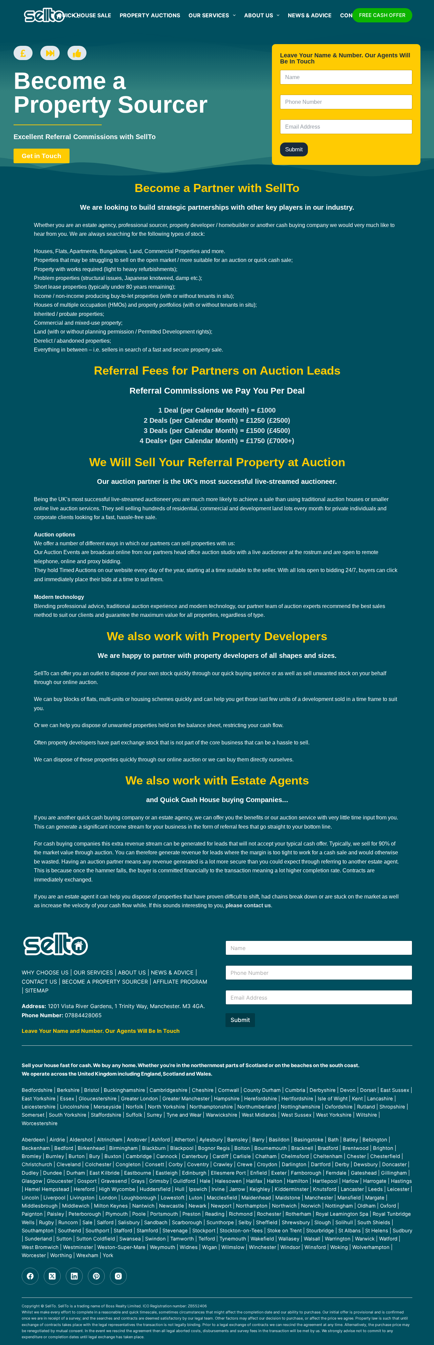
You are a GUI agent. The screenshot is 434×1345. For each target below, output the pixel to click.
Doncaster (394, 1164)
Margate (374, 1198)
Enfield (258, 1173)
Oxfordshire (339, 1107)
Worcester (34, 1255)
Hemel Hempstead (47, 1189)
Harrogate (375, 1181)
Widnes (189, 1247)
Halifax (254, 1181)
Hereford (84, 1189)
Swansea (130, 1239)
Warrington (338, 1239)
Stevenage (175, 1231)
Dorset (368, 1090)
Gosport (87, 1181)
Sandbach (155, 1222)
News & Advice (310, 15)
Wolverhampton (371, 1247)
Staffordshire (106, 1115)
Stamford (147, 1231)
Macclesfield (222, 1198)
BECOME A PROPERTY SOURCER (105, 981)
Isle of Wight (333, 1099)
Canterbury (195, 1156)
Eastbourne (137, 1173)
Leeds (375, 1189)
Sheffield (266, 1222)
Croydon (267, 1164)
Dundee (52, 1173)
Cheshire (203, 1090)
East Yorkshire (39, 1099)
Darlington (294, 1164)
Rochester (269, 1214)
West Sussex (296, 1115)
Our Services (209, 15)
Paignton (32, 1214)
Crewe (245, 1164)
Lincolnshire (74, 1107)
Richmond (241, 1214)
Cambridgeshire (169, 1090)
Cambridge (139, 1156)
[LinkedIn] (74, 1276)
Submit (294, 149)
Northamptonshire (211, 1107)
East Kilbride (105, 1173)
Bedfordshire (37, 1090)
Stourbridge (320, 1231)
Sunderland (38, 1239)
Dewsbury (366, 1164)
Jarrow (237, 1189)
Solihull (344, 1222)
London (108, 1198)
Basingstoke (308, 1140)
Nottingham (339, 1206)
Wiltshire (366, 1115)
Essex (67, 1099)
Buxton (112, 1156)
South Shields (373, 1222)
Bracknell (302, 1148)
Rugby (46, 1222)
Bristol (91, 1090)
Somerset (33, 1115)
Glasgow (32, 1181)
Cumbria (295, 1090)
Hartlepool (325, 1181)
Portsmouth (164, 1214)
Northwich (284, 1206)
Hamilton (297, 1181)
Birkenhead (91, 1148)
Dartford (321, 1164)
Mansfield (349, 1198)
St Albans (349, 1231)
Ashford (160, 1140)
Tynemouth (232, 1239)
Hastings (401, 1181)
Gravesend (114, 1181)
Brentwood (355, 1148)
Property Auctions (150, 15)
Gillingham (394, 1173)
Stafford (123, 1231)
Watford (388, 1239)
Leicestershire (39, 1107)
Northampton (252, 1206)
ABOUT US (132, 972)
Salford (105, 1222)
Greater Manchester (186, 1099)
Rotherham (298, 1214)
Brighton (383, 1148)
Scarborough (187, 1222)
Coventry (198, 1164)
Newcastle (171, 1206)
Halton (274, 1181)
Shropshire (392, 1107)
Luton (195, 1198)
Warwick (365, 1239)
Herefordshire (260, 1099)
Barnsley (237, 1140)
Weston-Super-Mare (121, 1247)
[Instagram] (118, 1276)
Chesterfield (385, 1156)
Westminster (78, 1247)
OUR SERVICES (93, 972)
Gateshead (364, 1173)
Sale (87, 1222)
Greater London (139, 1099)
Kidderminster (292, 1189)
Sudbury (402, 1231)
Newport (221, 1206)
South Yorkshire (67, 1115)
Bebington (374, 1140)
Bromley (31, 1156)
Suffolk (134, 1115)
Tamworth (182, 1239)
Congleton (128, 1164)
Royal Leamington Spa (342, 1214)
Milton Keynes (111, 1206)
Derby (342, 1164)
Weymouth (162, 1247)
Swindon (155, 1239)
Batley (350, 1140)
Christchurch (37, 1164)
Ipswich (198, 1189)
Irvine (218, 1189)
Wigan (209, 1247)
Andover (137, 1140)
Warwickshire (221, 1115)
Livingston (82, 1198)
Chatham (266, 1156)
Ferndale (336, 1173)
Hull (179, 1189)
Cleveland (69, 1164)
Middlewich (76, 1206)
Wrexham (87, 1255)
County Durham (262, 1090)
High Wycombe (117, 1189)
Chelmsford (295, 1156)
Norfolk (134, 1107)
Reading (214, 1214)
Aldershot (81, 1140)
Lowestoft (172, 1198)
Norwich (311, 1206)
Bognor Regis (214, 1148)
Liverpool (54, 1198)
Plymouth (116, 1214)
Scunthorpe (220, 1222)
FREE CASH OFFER (382, 15)
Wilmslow (232, 1247)
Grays (138, 1181)
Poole (139, 1214)
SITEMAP (36, 990)
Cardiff (221, 1156)
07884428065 (83, 1015)
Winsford (315, 1247)
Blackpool (182, 1148)
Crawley (223, 1164)
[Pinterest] (96, 1276)
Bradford (328, 1148)
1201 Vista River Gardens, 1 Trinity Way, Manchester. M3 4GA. (126, 1006)
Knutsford (324, 1189)
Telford (206, 1239)
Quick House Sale (84, 15)
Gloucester (60, 1181)
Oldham (366, 1206)
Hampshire (227, 1099)
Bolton (242, 1148)
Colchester (98, 1164)
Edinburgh (194, 1173)
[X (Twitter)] (52, 1276)
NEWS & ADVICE (172, 972)
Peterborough (84, 1214)
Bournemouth (270, 1148)
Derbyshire (323, 1090)
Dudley (30, 1173)
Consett (154, 1164)
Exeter (279, 1173)
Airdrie (57, 1140)
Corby (176, 1164)
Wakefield (262, 1239)
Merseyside (107, 1107)
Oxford (388, 1206)
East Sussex (394, 1090)
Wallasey (288, 1239)
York (108, 1255)
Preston (191, 1214)
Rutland (366, 1107)
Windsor (290, 1247)
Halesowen (228, 1181)
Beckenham (36, 1148)
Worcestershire (40, 1123)
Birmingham (123, 1148)
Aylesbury (211, 1140)
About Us (258, 15)
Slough (322, 1222)
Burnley (55, 1156)
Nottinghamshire (300, 1107)
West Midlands (259, 1115)
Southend (69, 1231)
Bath (333, 1140)
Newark (197, 1206)
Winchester (262, 1247)
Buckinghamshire (124, 1090)
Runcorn (68, 1222)
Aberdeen (33, 1140)
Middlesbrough (40, 1206)
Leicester (398, 1189)
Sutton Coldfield (95, 1239)
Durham (75, 1173)
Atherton (184, 1140)
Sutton (64, 1239)
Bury (94, 1156)
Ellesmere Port (228, 1173)
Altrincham (109, 1140)
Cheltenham (327, 1156)
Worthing (61, 1255)
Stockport (203, 1231)
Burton (76, 1156)
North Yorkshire (166, 1107)
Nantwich (143, 1206)
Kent (357, 1099)
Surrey (154, 1115)
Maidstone (287, 1198)
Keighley (260, 1189)
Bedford (63, 1148)
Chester (356, 1156)
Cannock (166, 1156)
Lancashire (380, 1099)
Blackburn (154, 1148)
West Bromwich (40, 1247)
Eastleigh (167, 1173)
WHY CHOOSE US (45, 972)
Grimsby (159, 1181)
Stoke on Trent (284, 1231)
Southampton (38, 1231)
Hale (205, 1181)
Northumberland (256, 1107)
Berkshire (68, 1090)
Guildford (184, 1181)
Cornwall (228, 1090)
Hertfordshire (297, 1099)
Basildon (279, 1140)
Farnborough (306, 1173)
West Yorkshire (334, 1115)
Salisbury (129, 1222)
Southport (97, 1231)
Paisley (55, 1214)
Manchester (319, 1198)
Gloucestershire (98, 1099)
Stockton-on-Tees (241, 1231)
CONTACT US (39, 981)
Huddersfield (155, 1189)
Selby (245, 1222)
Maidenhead (256, 1198)
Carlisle (242, 1156)
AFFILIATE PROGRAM (180, 981)
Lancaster (352, 1189)
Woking (339, 1247)
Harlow (350, 1181)
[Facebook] (30, 1276)
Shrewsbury (296, 1222)
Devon (348, 1090)
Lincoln (30, 1198)
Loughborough (138, 1198)
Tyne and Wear (183, 1115)
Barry (258, 1140)
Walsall (312, 1239)
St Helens (376, 1231)
